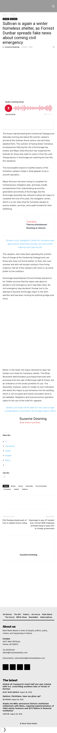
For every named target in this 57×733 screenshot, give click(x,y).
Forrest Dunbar (41, 486)
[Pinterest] (17, 53)
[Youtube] (27, 667)
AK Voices (7, 699)
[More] (30, 53)
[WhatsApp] (23, 53)
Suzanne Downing (12, 47)
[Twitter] (11, 53)
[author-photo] (28, 551)
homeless (7, 489)
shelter (16, 489)
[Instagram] (13, 667)
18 (53, 47)
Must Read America (11, 692)
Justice (6, 714)
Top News (14, 19)
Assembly (29, 486)
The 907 (13, 15)
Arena (20, 486)
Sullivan (25, 489)
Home (5, 15)
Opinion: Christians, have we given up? (22, 696)
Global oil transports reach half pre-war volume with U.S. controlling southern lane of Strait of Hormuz (27, 686)
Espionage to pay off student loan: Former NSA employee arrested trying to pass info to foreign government (41, 524)
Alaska (13, 486)
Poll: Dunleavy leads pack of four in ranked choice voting (15, 521)
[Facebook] (5, 53)
